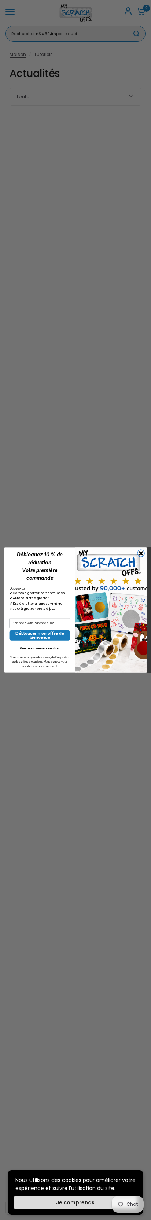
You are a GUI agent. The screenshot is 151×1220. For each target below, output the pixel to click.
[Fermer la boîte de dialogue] (140, 553)
